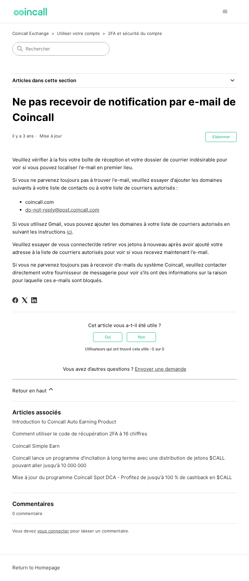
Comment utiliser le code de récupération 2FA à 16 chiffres (79, 434)
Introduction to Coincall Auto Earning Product (64, 422)
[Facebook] (15, 300)
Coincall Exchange (30, 33)
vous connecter (53, 530)
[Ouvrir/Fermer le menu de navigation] (225, 11)
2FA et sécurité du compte (135, 33)
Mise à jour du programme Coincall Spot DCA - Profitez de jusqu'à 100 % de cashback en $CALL (122, 477)
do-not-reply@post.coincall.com (62, 210)
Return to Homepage (36, 568)
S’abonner (221, 136)
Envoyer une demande (160, 369)
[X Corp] (25, 300)
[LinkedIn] (34, 300)
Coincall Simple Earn (36, 446)
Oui (108, 336)
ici (69, 232)
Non (141, 336)
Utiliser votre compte (78, 33)
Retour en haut (30, 391)
